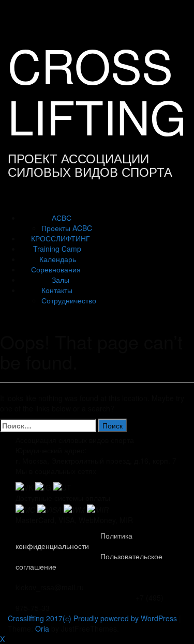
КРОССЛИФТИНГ (60, 238)
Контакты (57, 290)
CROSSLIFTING (97, 90)
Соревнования (56, 269)
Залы (60, 279)
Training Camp (57, 248)
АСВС (61, 217)
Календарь (58, 259)
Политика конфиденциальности (74, 540)
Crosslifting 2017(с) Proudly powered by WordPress (92, 618)
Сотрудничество (68, 300)
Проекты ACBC (66, 228)
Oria (42, 628)
